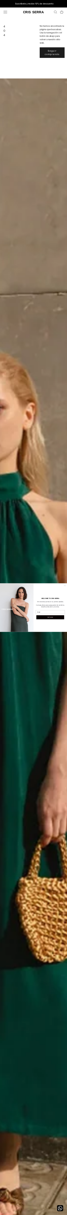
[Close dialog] (65, 585)
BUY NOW (50, 617)
